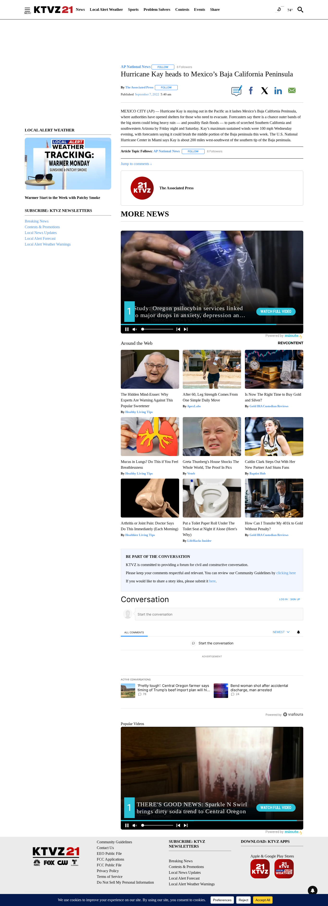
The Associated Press (139, 87)
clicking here (286, 573)
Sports (133, 9)
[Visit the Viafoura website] (293, 714)
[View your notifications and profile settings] (298, 632)
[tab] (134, 632)
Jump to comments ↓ (136, 164)
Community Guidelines (114, 842)
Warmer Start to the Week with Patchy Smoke (62, 198)
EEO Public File (109, 853)
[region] (212, 656)
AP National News (166, 151)
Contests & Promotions (42, 227)
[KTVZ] (53, 9)
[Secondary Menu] (31, 10)
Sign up (295, 599)
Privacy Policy (108, 871)
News (80, 9)
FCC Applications (110, 859)
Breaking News (37, 221)
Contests (182, 9)
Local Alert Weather (106, 9)
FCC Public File (109, 865)
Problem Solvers (157, 9)
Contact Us (105, 848)
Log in (283, 599)
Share (215, 9)
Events (199, 9)
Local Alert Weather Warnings (48, 244)
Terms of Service (109, 877)
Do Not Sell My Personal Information (125, 882)
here (212, 581)
